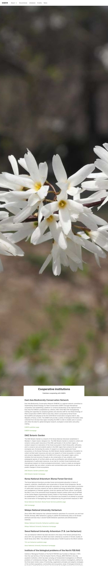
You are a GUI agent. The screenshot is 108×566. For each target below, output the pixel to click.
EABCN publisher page (32, 427)
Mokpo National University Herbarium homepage (40, 526)
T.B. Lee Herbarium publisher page (36, 542)
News (45, 3)
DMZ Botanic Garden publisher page (36, 470)
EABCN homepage (30, 430)
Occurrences (23, 3)
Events (39, 3)
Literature (32, 3)
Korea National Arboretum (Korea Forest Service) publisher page (45, 502)
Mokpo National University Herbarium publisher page (42, 523)
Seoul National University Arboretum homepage (40, 545)
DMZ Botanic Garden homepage (35, 474)
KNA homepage (30, 505)
